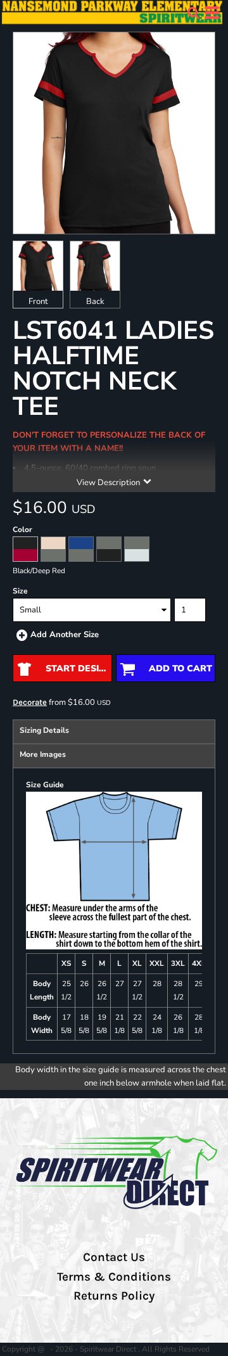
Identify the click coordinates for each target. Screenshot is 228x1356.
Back (95, 301)
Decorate (30, 702)
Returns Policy (114, 1296)
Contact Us (114, 1257)
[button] (193, 12)
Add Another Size (64, 634)
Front (38, 301)
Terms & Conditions (114, 1277)
